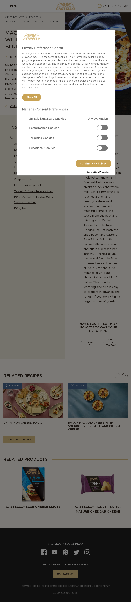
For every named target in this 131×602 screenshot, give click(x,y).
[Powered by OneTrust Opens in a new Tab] (100, 173)
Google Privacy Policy (56, 84)
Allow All (31, 97)
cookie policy (86, 84)
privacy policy (30, 87)
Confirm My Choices (93, 163)
